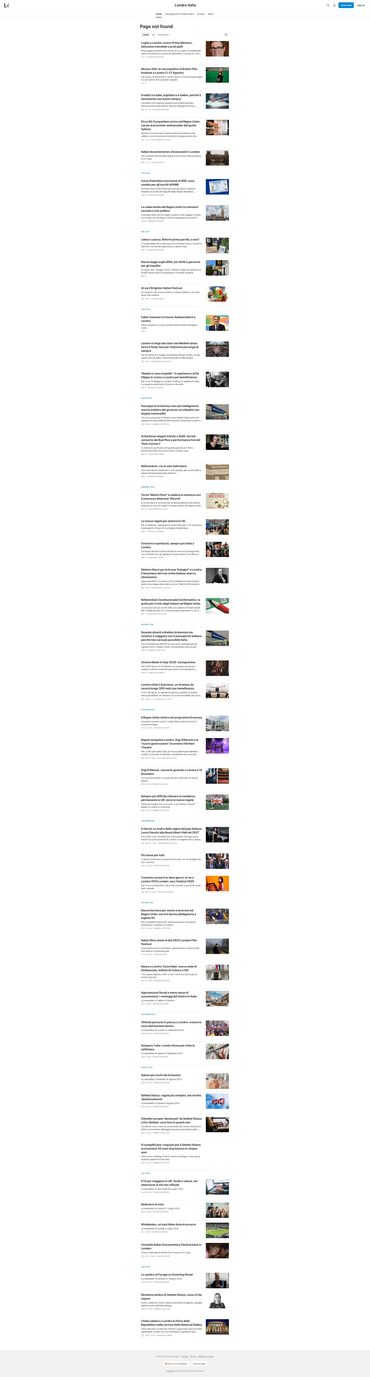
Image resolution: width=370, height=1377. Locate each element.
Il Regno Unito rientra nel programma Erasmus (171, 717)
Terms (193, 1356)
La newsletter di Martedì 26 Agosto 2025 (161, 1079)
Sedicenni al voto (152, 1204)
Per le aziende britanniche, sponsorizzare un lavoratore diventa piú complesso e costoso (168, 923)
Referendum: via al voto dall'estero (164, 466)
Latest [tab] (146, 34)
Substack (170, 1370)
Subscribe (346, 5)
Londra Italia (158, 299)
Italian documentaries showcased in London (170, 151)
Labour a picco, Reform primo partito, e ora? (170, 239)
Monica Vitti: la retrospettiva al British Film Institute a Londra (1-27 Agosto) (169, 70)
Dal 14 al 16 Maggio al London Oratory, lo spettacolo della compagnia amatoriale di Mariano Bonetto (170, 383)
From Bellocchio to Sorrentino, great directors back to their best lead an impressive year (170, 949)
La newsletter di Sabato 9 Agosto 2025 (160, 1103)
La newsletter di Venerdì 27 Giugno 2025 (161, 1278)
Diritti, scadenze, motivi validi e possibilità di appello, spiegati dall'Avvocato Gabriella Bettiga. (171, 1304)
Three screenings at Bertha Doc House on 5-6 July (165, 1252)
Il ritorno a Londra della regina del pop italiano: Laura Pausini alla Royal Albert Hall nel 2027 (171, 830)
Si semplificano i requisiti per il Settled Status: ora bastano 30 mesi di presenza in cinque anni (171, 1148)
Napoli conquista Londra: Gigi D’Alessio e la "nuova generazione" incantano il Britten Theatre (169, 743)
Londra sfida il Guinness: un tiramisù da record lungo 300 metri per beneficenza (167, 686)
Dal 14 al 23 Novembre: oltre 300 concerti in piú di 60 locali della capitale (171, 887)
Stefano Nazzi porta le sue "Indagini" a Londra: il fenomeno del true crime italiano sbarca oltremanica (171, 573)
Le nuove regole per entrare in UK (163, 521)
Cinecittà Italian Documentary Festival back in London (171, 1246)
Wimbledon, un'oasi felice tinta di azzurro (168, 1224)
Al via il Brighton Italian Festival (161, 288)
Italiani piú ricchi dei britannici (161, 1075)
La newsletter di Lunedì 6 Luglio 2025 (160, 1228)
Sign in (361, 5)
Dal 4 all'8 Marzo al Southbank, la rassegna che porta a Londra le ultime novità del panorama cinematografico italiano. (168, 668)
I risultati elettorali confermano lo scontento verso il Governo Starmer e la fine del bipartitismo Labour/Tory (171, 245)
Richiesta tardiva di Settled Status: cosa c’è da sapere (171, 1296)
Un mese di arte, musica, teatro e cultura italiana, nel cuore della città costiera (170, 293)
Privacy (185, 1356)
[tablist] (155, 35)
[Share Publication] (334, 5)
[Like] (143, 87)
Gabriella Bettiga (161, 424)
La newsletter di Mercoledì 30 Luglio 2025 (162, 1188)
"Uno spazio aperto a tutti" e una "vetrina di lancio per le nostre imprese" (169, 976)
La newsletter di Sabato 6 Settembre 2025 (162, 1053)
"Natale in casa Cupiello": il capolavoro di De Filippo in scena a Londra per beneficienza (170, 375)
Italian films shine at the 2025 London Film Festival (169, 942)
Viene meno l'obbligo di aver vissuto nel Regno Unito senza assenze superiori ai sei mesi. (170, 1158)
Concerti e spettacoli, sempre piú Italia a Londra (167, 545)
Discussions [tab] (163, 34)
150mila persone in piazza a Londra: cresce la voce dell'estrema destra (171, 1024)
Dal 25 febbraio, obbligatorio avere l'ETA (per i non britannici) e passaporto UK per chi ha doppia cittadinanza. (171, 526)
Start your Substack (177, 1363)
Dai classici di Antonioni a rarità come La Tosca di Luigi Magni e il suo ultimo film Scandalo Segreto (171, 78)
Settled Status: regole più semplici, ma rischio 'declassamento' (171, 1097)
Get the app (199, 1363)
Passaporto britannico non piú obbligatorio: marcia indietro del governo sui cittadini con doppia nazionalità (170, 409)
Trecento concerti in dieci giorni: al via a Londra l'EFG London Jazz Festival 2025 (167, 879)
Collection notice (206, 1356)
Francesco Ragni (155, 57)
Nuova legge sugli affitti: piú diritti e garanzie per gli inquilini (170, 263)
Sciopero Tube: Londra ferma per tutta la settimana (168, 1047)
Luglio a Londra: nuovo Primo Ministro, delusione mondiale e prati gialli (166, 44)
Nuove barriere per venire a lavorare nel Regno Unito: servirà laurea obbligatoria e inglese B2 (168, 914)
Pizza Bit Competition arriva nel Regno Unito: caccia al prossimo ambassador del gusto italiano (170, 125)
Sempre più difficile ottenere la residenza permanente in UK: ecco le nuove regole (168, 798)
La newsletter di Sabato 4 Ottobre (157, 1000)
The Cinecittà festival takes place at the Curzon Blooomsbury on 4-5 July (171, 157)
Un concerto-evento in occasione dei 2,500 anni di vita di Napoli (169, 779)
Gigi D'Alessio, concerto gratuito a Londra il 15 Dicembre (171, 772)
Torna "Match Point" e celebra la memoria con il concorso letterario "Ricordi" (171, 496)
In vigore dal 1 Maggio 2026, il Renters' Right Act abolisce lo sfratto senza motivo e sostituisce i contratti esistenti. (171, 271)
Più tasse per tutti (152, 855)
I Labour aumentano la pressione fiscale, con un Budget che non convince (171, 861)
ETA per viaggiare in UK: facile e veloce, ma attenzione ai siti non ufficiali (169, 1183)
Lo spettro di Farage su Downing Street (167, 1274)
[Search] (328, 5)
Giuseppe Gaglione (160, 110)
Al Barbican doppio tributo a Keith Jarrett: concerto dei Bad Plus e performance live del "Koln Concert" (170, 440)
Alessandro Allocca (161, 140)
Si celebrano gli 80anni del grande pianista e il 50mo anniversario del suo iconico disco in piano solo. (167, 449)
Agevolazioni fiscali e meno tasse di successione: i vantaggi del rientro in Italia (169, 994)
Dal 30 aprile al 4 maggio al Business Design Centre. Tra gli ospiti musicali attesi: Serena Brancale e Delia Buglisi (170, 356)
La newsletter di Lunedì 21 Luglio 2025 (160, 1208)
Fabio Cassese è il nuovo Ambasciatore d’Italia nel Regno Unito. (169, 326)
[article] (185, 52)
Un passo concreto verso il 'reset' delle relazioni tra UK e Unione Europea (169, 723)
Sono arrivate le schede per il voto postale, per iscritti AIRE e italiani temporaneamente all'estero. (171, 471)
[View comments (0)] (163, 60)
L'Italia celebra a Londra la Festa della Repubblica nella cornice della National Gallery (171, 1322)
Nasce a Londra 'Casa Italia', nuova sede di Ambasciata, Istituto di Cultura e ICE (169, 968)
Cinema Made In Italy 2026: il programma (168, 662)
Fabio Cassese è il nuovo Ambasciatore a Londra (168, 319)
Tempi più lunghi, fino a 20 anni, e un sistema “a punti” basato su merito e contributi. (168, 805)
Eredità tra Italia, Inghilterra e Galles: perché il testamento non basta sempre (171, 97)
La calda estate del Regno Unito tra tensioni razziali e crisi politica (169, 208)
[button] (158, 14)
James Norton (157, 162)
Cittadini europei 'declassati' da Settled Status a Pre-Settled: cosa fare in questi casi (171, 1120)
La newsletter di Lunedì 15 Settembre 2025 (162, 1030)
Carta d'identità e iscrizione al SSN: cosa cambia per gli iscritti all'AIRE (167, 182)
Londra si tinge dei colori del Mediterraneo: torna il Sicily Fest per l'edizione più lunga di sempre (169, 347)
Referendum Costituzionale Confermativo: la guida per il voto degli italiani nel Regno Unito (170, 601)
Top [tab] (153, 34)
